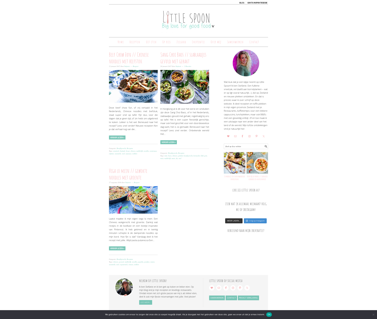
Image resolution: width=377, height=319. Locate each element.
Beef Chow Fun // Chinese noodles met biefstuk (129, 58)
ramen (152, 262)
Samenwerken (217, 298)
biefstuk (122, 151)
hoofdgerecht (188, 156)
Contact (231, 298)
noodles (146, 151)
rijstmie (111, 153)
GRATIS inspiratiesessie (257, 2)
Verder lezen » (117, 137)
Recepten (130, 148)
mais (161, 158)
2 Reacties (187, 66)
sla (177, 158)
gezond (121, 262)
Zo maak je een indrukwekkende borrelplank (234, 178)
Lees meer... (145, 302)
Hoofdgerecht (121, 148)
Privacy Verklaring (248, 298)
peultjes (146, 262)
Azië (165, 156)
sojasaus (128, 153)
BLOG (241, 2)
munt (173, 158)
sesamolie (118, 153)
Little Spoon (188, 19)
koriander (197, 156)
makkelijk (139, 151)
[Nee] (373, 314)
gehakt (180, 156)
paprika (140, 262)
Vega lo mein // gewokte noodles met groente (128, 174)
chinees (132, 151)
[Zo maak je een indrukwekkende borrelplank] (234, 163)
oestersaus (153, 151)
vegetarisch (124, 264)
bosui (128, 151)
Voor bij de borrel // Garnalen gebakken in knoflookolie (257, 178)
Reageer (135, 66)
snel (123, 153)
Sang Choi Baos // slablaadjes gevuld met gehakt (183, 58)
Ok (269, 314)
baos (169, 156)
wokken (134, 153)
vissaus (130, 264)
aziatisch (116, 151)
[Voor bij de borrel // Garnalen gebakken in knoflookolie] (257, 163)
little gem (204, 156)
